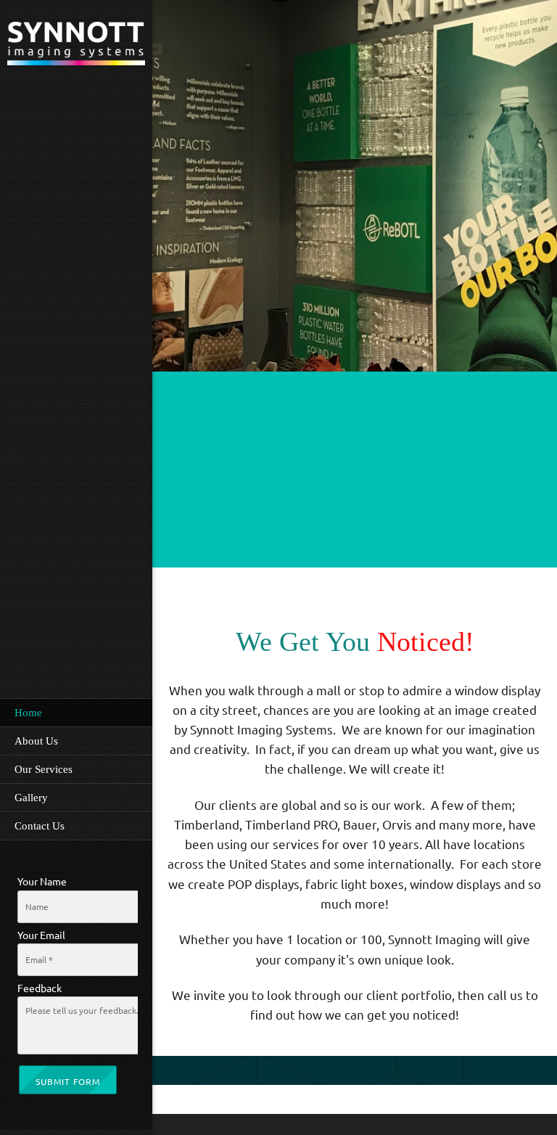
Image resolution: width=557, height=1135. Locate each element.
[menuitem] (76, 712)
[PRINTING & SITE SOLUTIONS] (76, 45)
